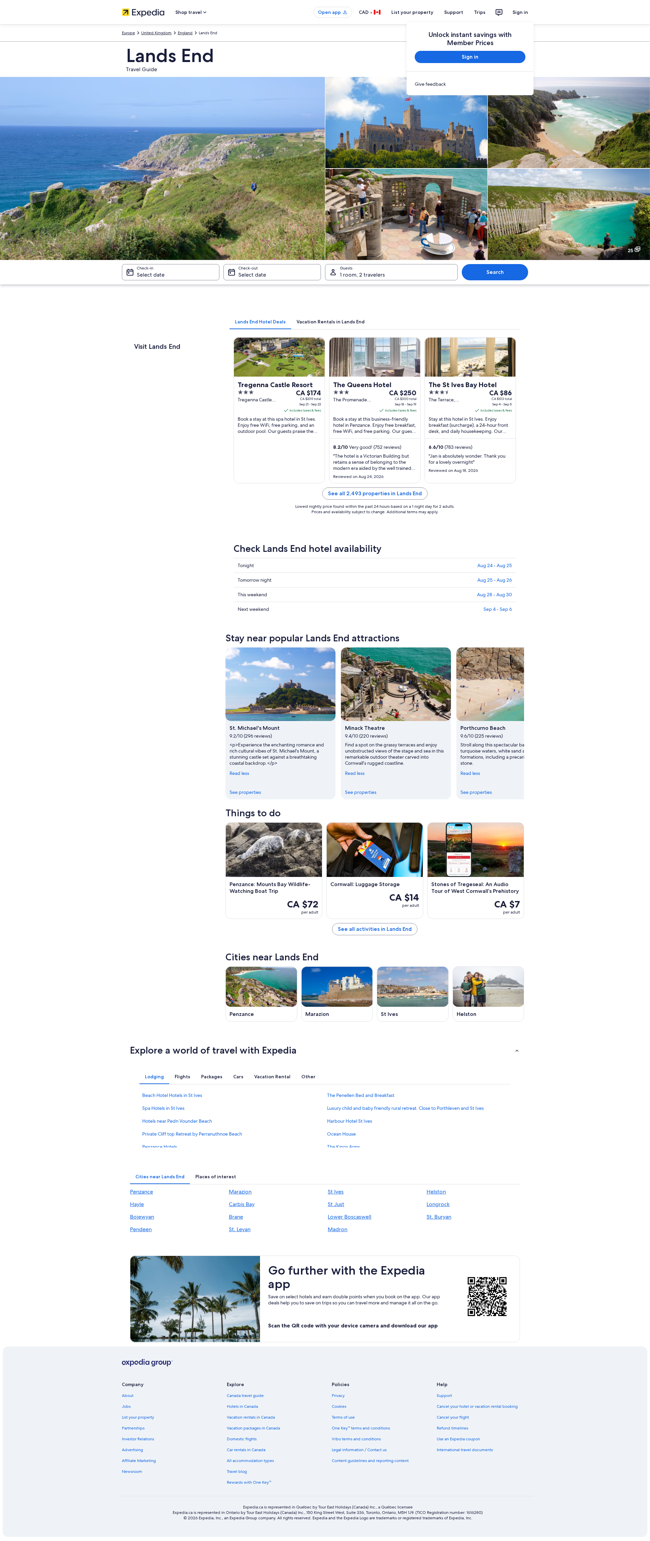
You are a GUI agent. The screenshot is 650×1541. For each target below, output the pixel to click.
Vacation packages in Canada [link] (253, 1428)
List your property (412, 12)
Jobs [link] (126, 1406)
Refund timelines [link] (452, 1428)
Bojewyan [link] (142, 1216)
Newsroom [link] (132, 1471)
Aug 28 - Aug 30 (494, 595)
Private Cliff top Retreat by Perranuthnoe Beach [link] (192, 1134)
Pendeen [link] (141, 1229)
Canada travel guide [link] (245, 1395)
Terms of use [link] (343, 1417)
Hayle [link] (137, 1204)
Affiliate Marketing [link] (139, 1460)
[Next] (524, 723)
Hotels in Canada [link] (242, 1406)
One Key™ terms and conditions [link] (361, 1428)
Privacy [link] (338, 1395)
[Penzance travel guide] (261, 994)
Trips (479, 12)
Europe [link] (128, 33)
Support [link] (444, 1395)
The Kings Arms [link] (343, 1147)
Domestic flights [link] (242, 1439)
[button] (325, 1050)
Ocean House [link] (341, 1134)
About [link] (127, 1395)
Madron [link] (337, 1229)
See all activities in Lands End (375, 929)
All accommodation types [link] (250, 1460)
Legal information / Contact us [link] (359, 1450)
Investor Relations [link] (138, 1439)
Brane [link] (236, 1216)
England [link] (185, 33)
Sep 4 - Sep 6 (497, 609)
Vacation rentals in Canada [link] (251, 1417)
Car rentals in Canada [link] (246, 1450)
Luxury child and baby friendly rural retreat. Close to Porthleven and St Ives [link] (405, 1108)
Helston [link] (436, 1191)
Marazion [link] (240, 1191)
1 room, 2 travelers (362, 274)
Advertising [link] (132, 1450)
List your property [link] (138, 1417)
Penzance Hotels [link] (159, 1147)
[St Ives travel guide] (413, 994)
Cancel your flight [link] (453, 1417)
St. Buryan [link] (439, 1216)
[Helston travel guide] (488, 994)
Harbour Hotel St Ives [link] (349, 1121)
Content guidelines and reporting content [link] (370, 1460)
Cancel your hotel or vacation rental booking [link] (477, 1406)
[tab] (260, 321)
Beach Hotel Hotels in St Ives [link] (172, 1095)
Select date (151, 274)
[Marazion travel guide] (337, 994)
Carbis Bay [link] (242, 1204)
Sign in (520, 12)
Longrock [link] (438, 1204)
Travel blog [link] (237, 1471)
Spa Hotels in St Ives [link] (163, 1108)
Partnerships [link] (133, 1428)
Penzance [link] (141, 1191)
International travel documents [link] (465, 1450)
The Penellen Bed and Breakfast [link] (360, 1095)
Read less (239, 773)
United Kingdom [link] (156, 33)
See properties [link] (245, 792)
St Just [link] (336, 1204)
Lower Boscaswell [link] (349, 1216)
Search (495, 272)
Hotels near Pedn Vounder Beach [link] (177, 1121)
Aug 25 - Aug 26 (494, 580)
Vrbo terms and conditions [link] (356, 1439)
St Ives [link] (336, 1191)
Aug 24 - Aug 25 (494, 565)
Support (453, 12)
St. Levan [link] (240, 1229)
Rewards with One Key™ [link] (249, 1482)
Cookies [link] (339, 1406)
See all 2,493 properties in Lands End (375, 493)
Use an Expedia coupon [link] (458, 1439)
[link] (470, 84)
